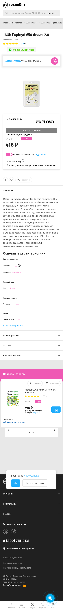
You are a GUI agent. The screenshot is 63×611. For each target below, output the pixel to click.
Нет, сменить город (35, 483)
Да (15, 483)
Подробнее (40, 154)
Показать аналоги (31, 130)
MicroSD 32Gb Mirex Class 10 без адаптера (41, 391)
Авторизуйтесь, (13, 61)
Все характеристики (13, 325)
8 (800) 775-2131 (16, 541)
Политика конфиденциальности (17, 568)
